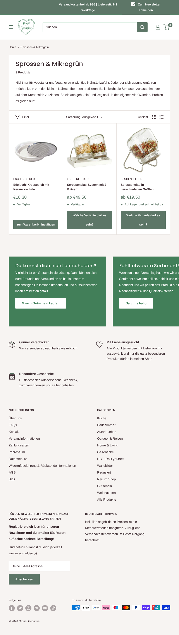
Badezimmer (106, 425)
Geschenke (105, 452)
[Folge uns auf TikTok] (53, 608)
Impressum (17, 452)
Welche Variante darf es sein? (90, 219)
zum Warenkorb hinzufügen (36, 224)
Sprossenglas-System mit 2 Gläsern (86, 187)
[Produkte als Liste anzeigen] (162, 117)
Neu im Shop (106, 479)
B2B (12, 479)
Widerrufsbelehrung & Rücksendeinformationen (42, 465)
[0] (166, 27)
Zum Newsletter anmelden (149, 7)
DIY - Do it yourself (110, 459)
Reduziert (104, 472)
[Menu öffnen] (11, 27)
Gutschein (104, 486)
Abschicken (24, 579)
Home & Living (107, 445)
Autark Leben (106, 432)
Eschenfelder (24, 178)
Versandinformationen (24, 438)
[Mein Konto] (158, 27)
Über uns (15, 418)
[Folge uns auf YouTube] (45, 608)
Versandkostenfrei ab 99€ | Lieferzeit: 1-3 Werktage (88, 7)
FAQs (13, 425)
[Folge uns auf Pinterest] (37, 608)
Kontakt (14, 432)
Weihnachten (106, 492)
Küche (101, 418)
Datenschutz (18, 459)
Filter (25, 117)
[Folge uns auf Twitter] (20, 608)
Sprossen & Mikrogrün (35, 47)
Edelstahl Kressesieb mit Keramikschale (31, 187)
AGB (12, 472)
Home (12, 47)
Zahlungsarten (19, 445)
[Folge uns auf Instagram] (28, 608)
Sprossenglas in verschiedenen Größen (137, 187)
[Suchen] (142, 27)
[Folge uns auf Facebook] (12, 608)
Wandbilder (105, 465)
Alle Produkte (106, 499)
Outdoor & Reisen (110, 438)
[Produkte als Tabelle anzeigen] (154, 117)
